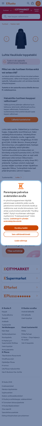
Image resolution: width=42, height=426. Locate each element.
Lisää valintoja (21, 241)
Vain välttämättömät (21, 234)
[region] (21, 213)
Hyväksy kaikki (21, 228)
